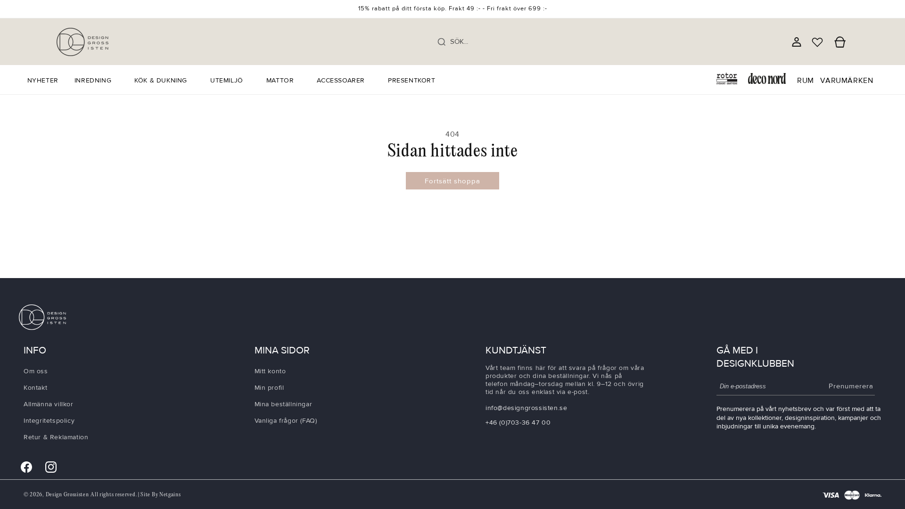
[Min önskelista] (817, 42)
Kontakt (35, 387)
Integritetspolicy (49, 421)
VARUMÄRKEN (846, 80)
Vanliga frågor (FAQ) (286, 421)
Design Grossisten (67, 495)
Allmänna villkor (49, 404)
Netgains (170, 495)
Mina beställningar (284, 404)
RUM (805, 80)
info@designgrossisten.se (526, 408)
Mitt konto (270, 371)
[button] (96, 80)
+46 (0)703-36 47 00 (518, 423)
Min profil (269, 387)
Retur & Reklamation (56, 437)
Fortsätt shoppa (452, 181)
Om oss (36, 371)
